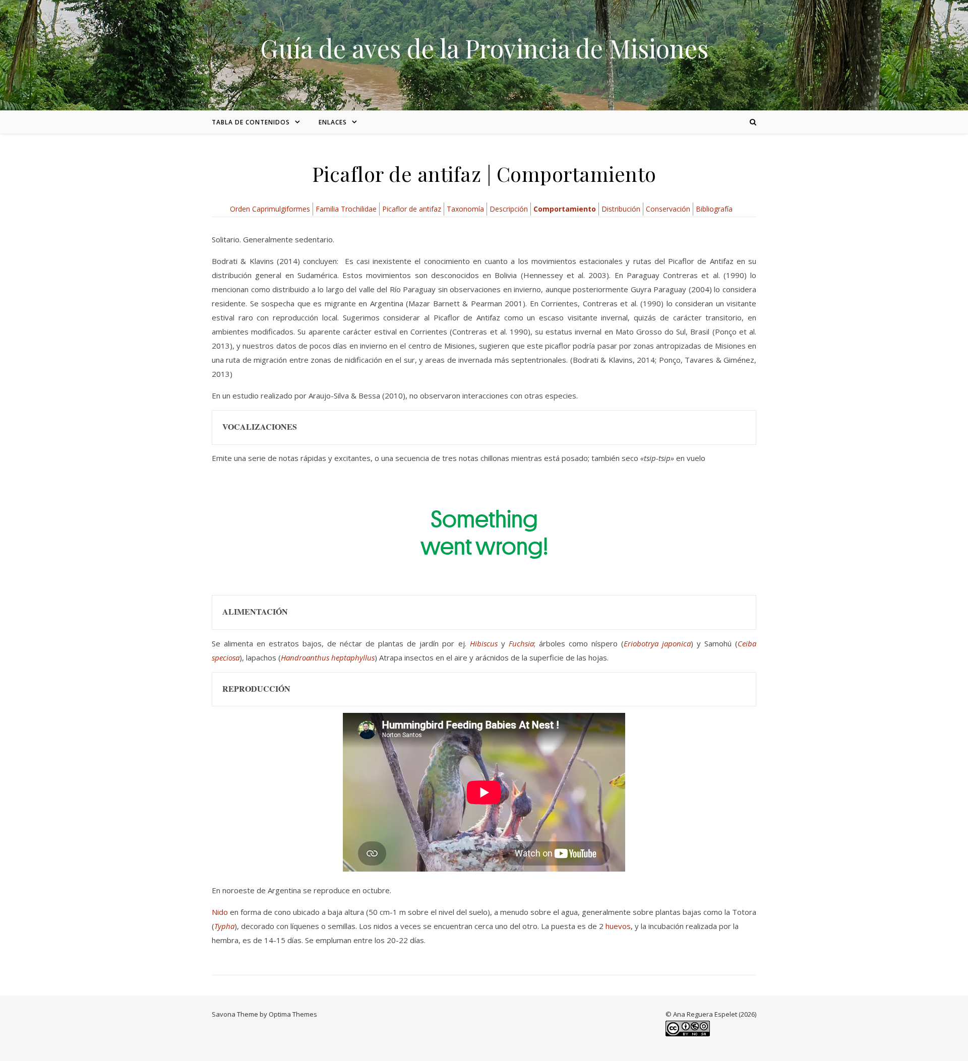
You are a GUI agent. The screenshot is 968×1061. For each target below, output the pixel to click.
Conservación (668, 209)
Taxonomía (465, 209)
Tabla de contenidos (251, 122)
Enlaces (333, 122)
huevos (618, 926)
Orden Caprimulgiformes (270, 209)
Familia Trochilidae (346, 209)
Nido (220, 912)
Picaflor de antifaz (411, 209)
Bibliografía (714, 209)
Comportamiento (564, 209)
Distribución (620, 209)
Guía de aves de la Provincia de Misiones (484, 48)
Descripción (509, 209)
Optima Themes (293, 1014)
